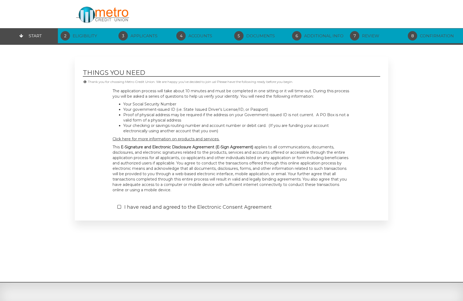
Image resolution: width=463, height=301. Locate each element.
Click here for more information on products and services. (166, 139)
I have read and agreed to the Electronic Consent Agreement (197, 207)
